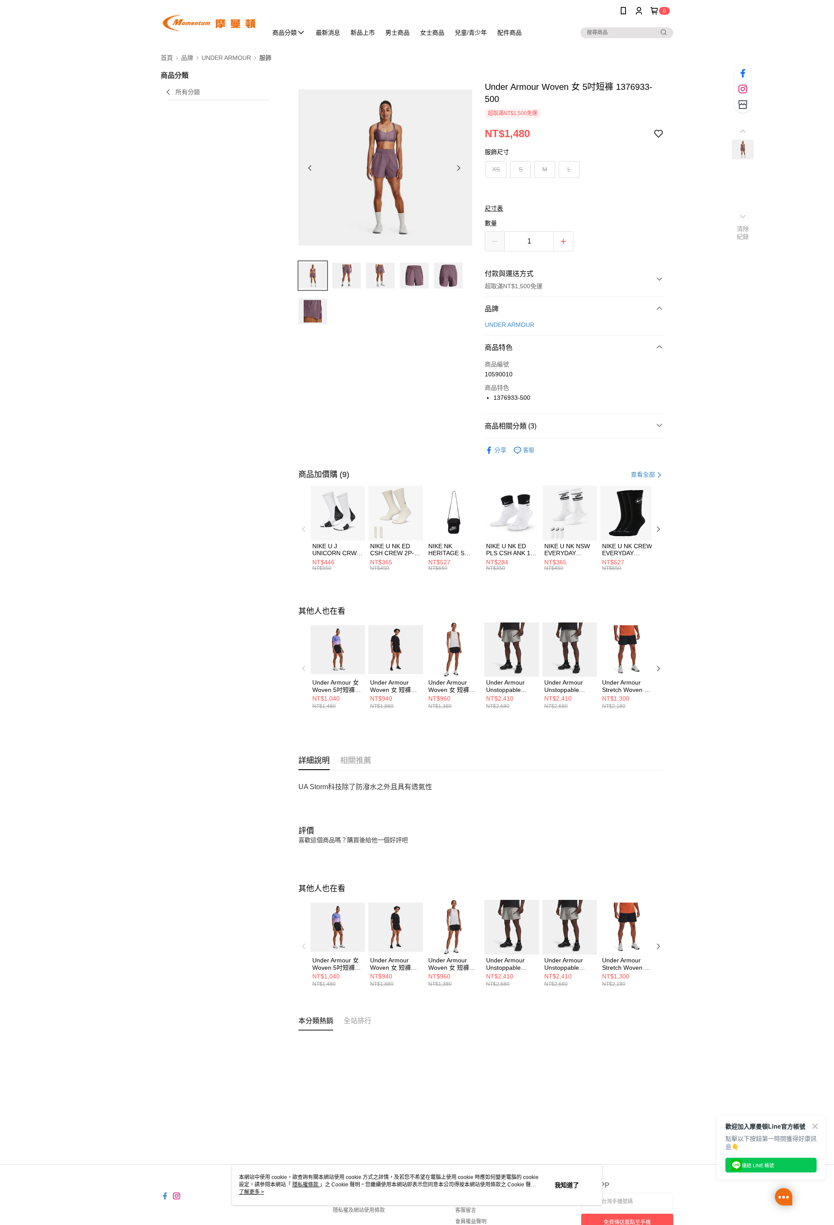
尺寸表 (494, 208)
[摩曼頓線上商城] (209, 23)
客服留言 (465, 1210)
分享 (500, 450)
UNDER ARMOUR (509, 324)
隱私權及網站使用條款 (359, 1210)
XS (496, 169)
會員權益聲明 (470, 1221)
